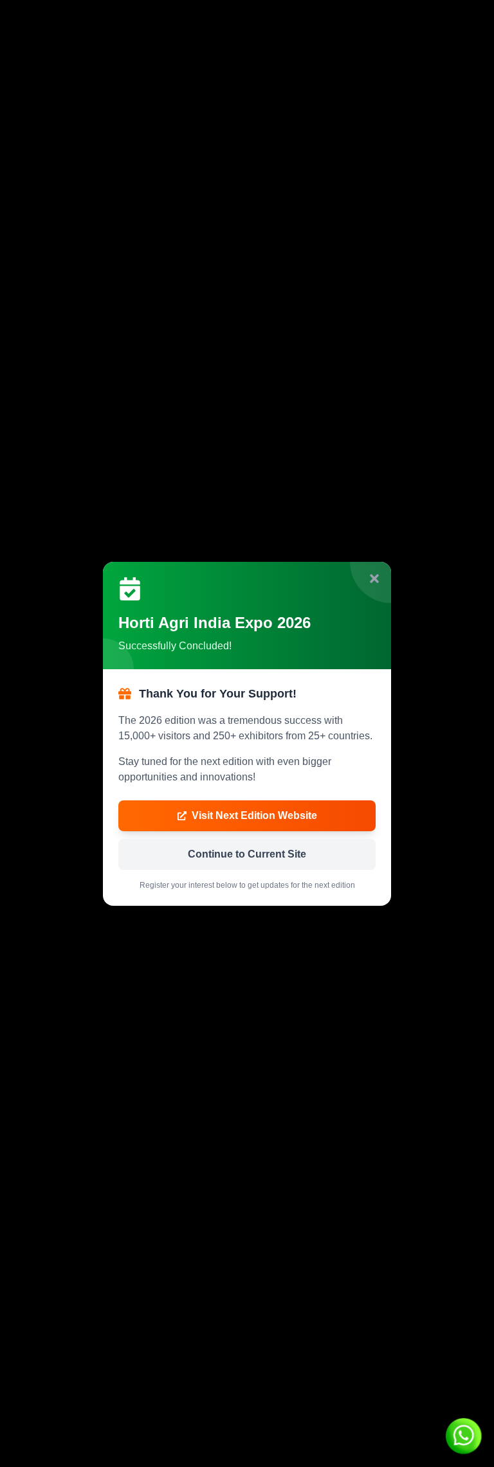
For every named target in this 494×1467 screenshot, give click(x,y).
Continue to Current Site (247, 854)
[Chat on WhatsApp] (463, 1436)
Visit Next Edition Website (254, 815)
